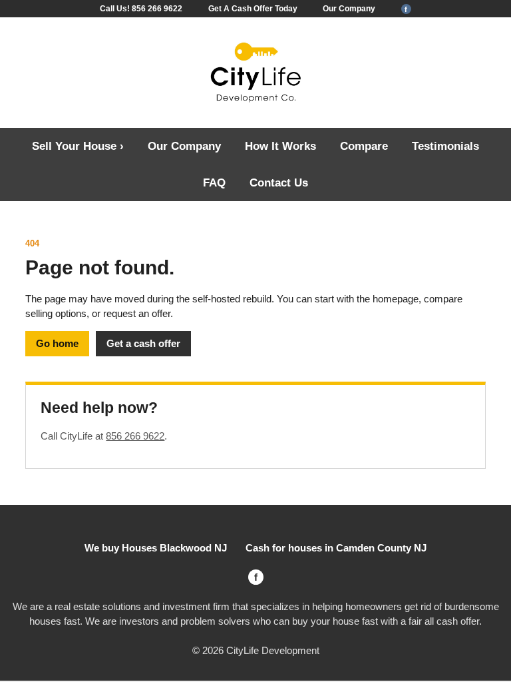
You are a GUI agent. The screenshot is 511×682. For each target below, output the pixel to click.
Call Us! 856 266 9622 (141, 9)
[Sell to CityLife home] (255, 73)
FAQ (214, 182)
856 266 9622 (135, 436)
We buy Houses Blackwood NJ (156, 547)
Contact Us (279, 182)
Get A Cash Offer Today (252, 9)
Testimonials (445, 146)
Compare (364, 146)
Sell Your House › (78, 146)
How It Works (280, 146)
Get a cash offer (143, 343)
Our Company (349, 9)
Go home (57, 343)
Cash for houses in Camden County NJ (336, 547)
